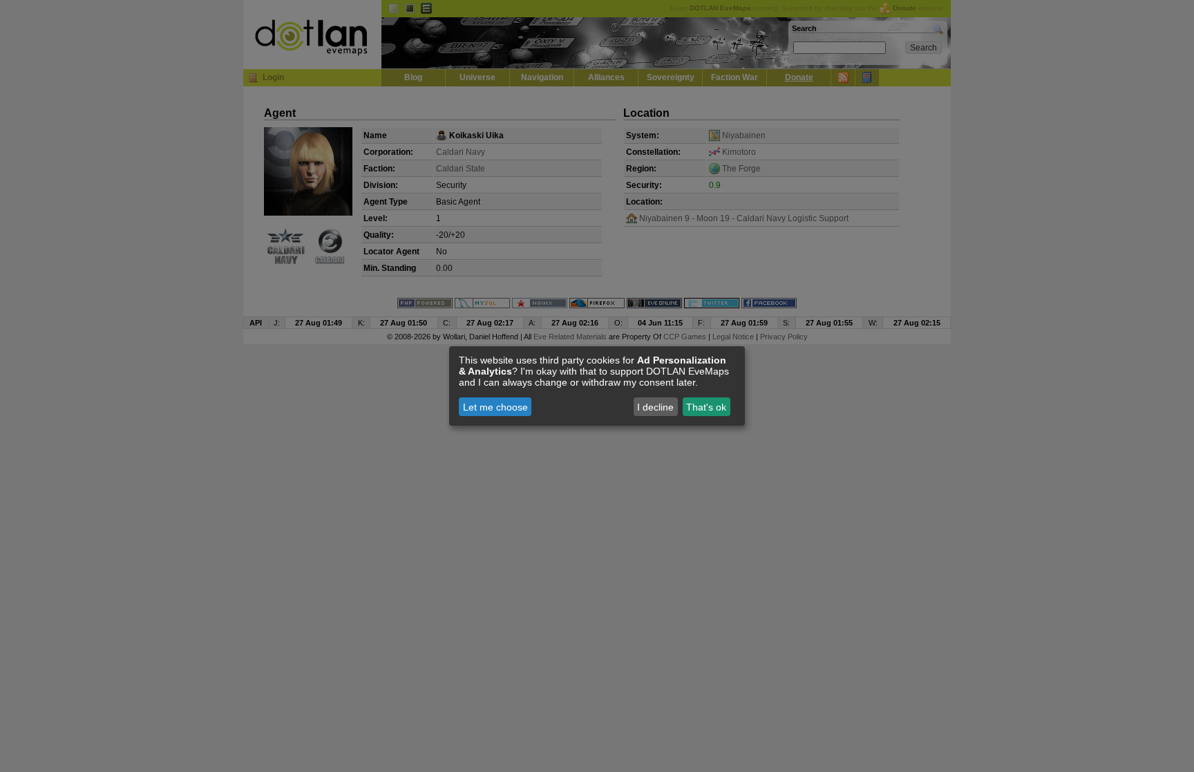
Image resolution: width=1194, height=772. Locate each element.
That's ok (706, 407)
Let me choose (495, 407)
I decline (655, 407)
